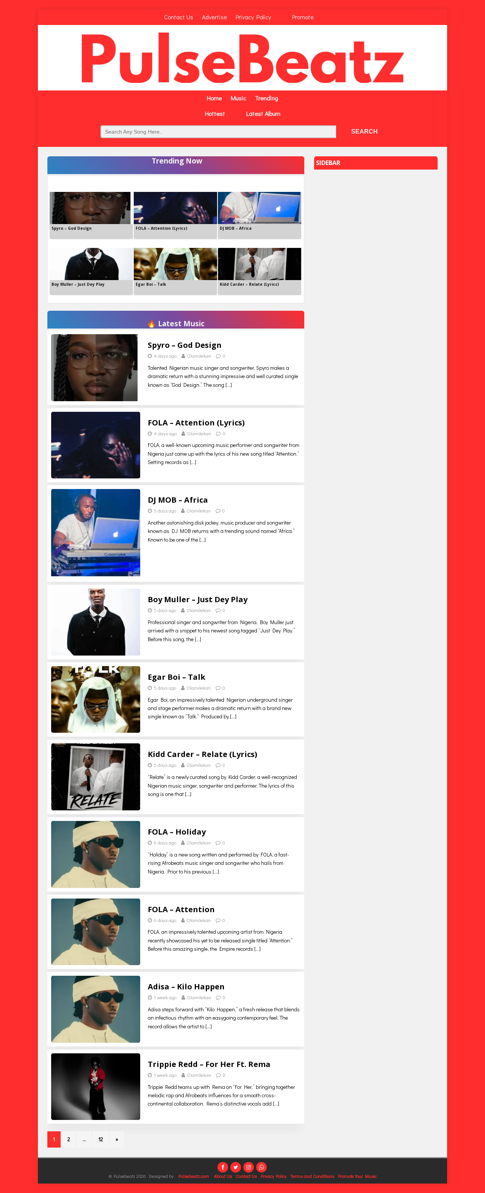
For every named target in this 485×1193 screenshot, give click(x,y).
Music (238, 98)
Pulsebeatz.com (194, 1176)
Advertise (214, 17)
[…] (228, 384)
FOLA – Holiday (177, 832)
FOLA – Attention (181, 909)
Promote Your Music (357, 1176)
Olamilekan (199, 355)
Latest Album (263, 113)
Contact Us (178, 17)
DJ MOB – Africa (178, 500)
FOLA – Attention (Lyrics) (196, 422)
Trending (266, 98)
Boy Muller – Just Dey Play (197, 599)
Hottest (215, 113)
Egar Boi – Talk (176, 677)
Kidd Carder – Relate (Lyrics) (202, 754)
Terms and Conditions (312, 1176)
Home (214, 98)
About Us (223, 1176)
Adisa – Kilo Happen (186, 986)
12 (101, 1139)
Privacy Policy (253, 17)
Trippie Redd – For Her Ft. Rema (209, 1064)
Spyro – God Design (185, 345)
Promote (303, 17)
